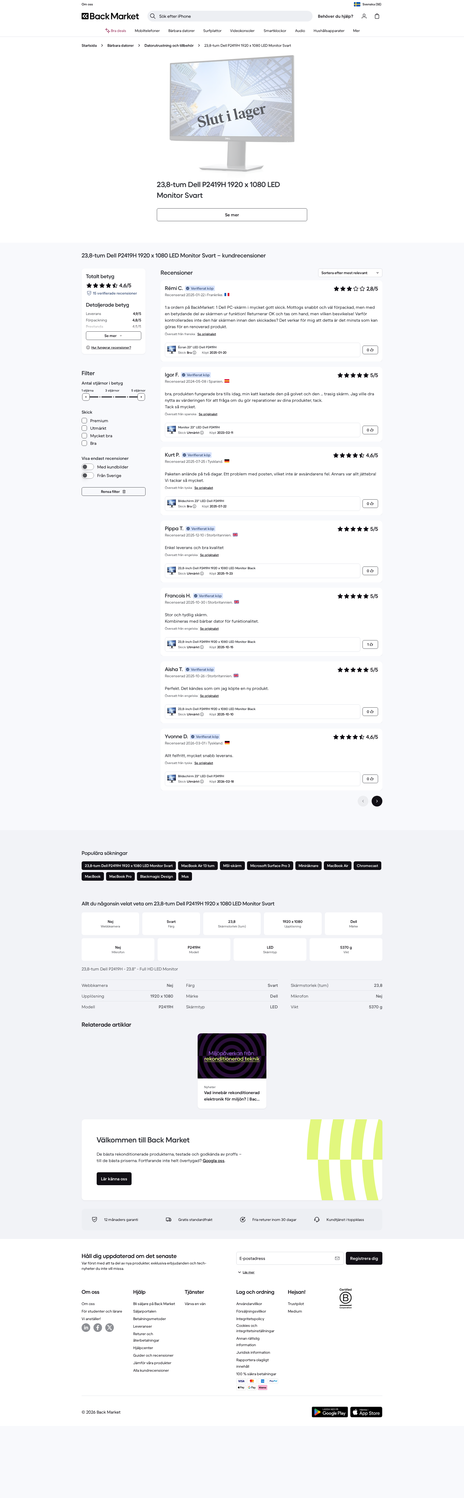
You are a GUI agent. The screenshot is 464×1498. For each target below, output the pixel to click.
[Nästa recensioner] (377, 801)
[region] (232, 1072)
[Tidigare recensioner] (363, 801)
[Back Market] (110, 16)
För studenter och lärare (102, 1311)
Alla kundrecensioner (151, 1370)
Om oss (88, 1303)
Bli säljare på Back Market (154, 1303)
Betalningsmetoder (149, 1318)
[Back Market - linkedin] (86, 1327)
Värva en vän (195, 1303)
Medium (295, 1311)
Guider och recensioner (153, 1355)
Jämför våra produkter (152, 1362)
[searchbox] (234, 16)
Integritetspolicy (250, 1318)
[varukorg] (377, 16)
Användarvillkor (249, 1303)
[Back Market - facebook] (97, 1327)
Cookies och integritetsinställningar (255, 1328)
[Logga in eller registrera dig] (364, 16)
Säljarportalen (144, 1311)
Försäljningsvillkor (251, 1311)
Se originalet (206, 334)
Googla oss (213, 1160)
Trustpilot (296, 1303)
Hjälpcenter (143, 1347)
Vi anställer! (91, 1318)
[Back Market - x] (109, 1327)
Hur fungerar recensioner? (111, 347)
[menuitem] (147, 31)
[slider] (86, 397)
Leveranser (142, 1326)
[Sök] (152, 16)
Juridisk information (253, 1352)
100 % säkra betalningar (256, 1373)
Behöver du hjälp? (335, 16)
